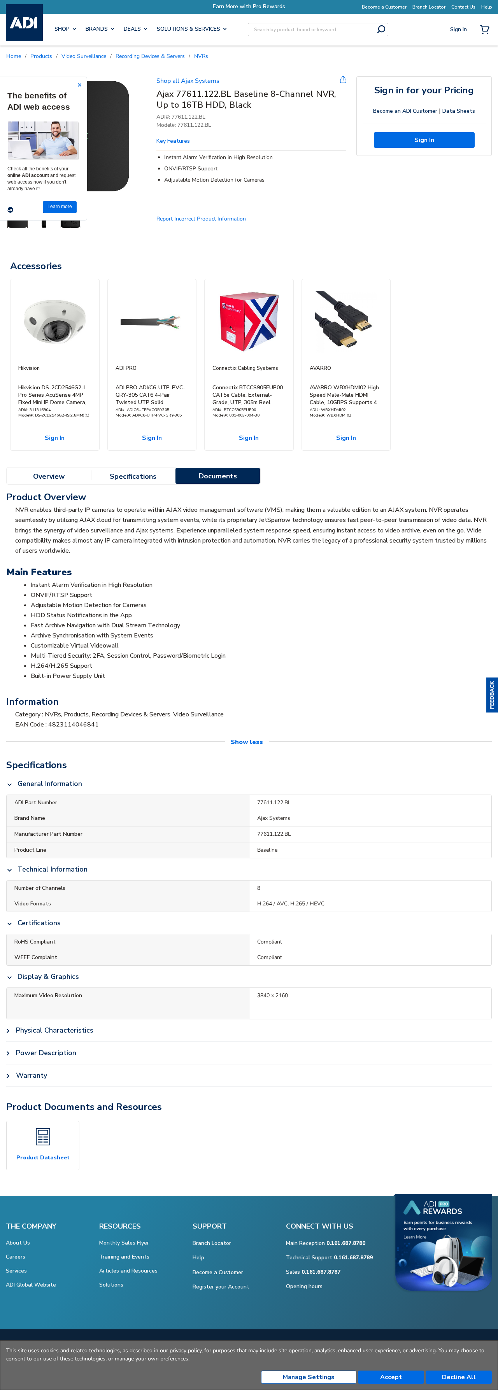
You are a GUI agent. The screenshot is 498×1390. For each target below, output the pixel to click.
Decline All (459, 1377)
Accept (391, 1377)
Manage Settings (309, 1377)
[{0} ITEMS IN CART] (486, 30)
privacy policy (186, 1350)
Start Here (459, 82)
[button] (492, 695)
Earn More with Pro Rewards (249, 6)
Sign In (459, 57)
